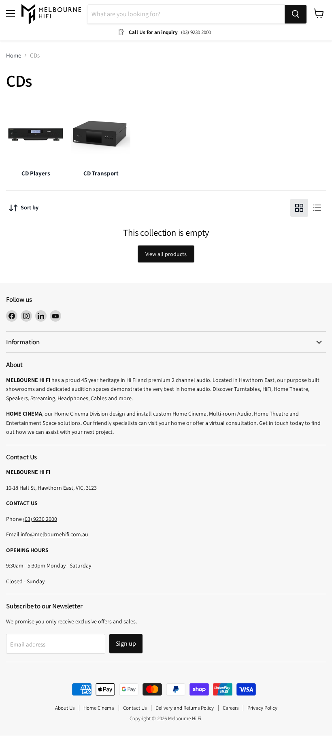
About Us (64, 707)
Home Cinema (98, 707)
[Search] (295, 14)
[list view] (317, 208)
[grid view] (299, 208)
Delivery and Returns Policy (184, 707)
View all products (166, 254)
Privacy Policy (262, 707)
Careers (230, 707)
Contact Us (135, 707)
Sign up (126, 643)
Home (13, 55)
